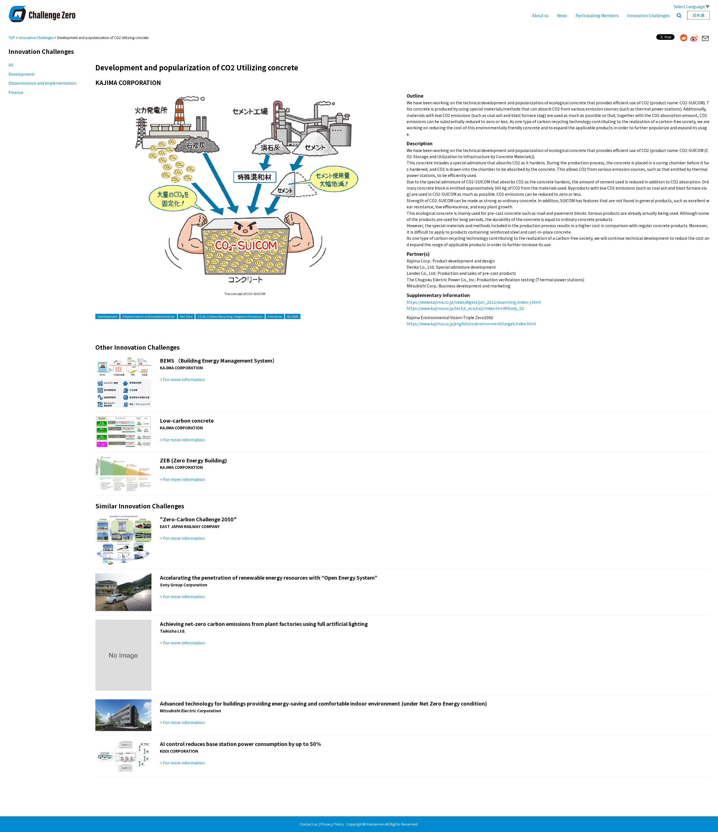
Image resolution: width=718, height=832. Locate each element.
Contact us (309, 824)
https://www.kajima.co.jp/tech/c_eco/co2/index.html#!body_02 (465, 308)
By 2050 (292, 316)
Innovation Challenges (648, 15)
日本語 (698, 15)
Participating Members (597, 15)
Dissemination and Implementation (42, 83)
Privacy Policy (332, 824)
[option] (244, 194)
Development (21, 74)
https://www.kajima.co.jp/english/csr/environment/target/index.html (471, 323)
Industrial (275, 316)
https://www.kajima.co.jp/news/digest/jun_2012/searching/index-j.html (474, 302)
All (10, 65)
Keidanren (375, 824)
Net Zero (186, 316)
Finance (15, 92)
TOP (11, 37)
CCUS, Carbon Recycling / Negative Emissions (230, 316)
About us (540, 15)
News (562, 15)
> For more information (182, 379)
